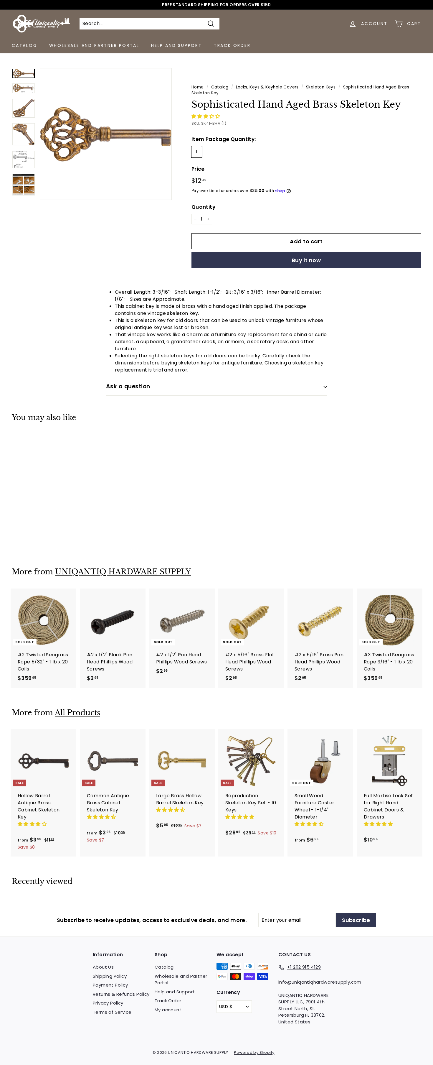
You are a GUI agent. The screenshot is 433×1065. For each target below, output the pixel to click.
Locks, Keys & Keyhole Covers (267, 87)
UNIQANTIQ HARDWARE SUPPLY (123, 571)
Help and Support (176, 45)
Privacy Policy (108, 1003)
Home (197, 87)
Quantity (203, 207)
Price (198, 168)
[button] (206, 116)
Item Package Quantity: (223, 139)
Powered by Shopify (254, 1052)
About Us (103, 967)
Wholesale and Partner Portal (94, 45)
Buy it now (306, 260)
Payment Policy (110, 985)
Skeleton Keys (321, 87)
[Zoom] (105, 134)
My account (168, 1010)
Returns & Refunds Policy (121, 994)
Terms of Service (112, 1012)
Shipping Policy (110, 976)
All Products (77, 712)
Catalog (24, 45)
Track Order (232, 45)
